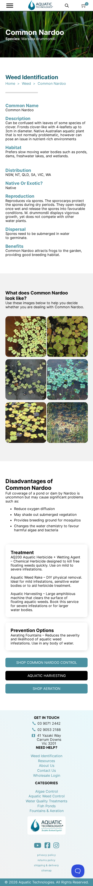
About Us (46, 766)
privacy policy (46, 855)
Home (10, 84)
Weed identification (46, 756)
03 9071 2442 (49, 723)
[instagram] (56, 845)
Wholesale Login (46, 776)
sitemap (46, 870)
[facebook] (47, 845)
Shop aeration (46, 688)
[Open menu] (10, 5)
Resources (46, 761)
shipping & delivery (46, 865)
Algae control (46, 791)
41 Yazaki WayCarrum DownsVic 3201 (49, 739)
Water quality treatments (46, 801)
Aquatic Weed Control (47, 796)
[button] (84, 5)
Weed (26, 84)
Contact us (46, 771)
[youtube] (37, 845)
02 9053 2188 (49, 730)
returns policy (47, 860)
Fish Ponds (46, 806)
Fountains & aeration (47, 811)
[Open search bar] (67, 5)
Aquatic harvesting (46, 675)
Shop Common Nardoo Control (46, 662)
